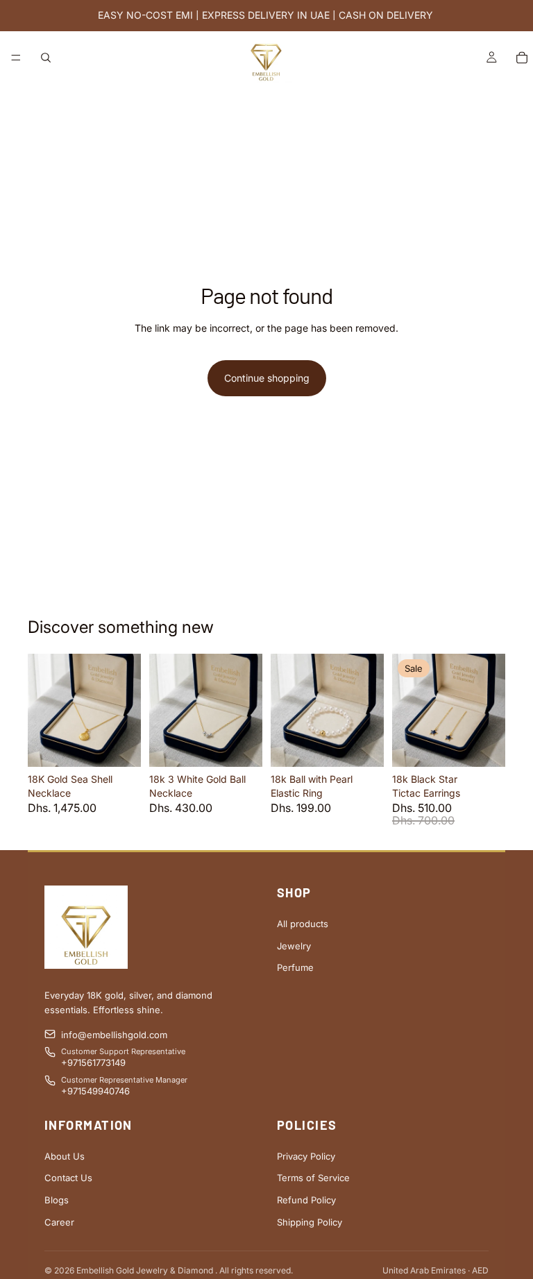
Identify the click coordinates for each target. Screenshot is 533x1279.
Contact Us (68, 1177)
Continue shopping (267, 378)
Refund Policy (306, 1199)
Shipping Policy (309, 1222)
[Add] (119, 746)
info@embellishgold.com (114, 1034)
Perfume (295, 967)
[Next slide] (125, 710)
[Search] (46, 57)
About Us (64, 1156)
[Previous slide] (43, 710)
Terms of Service (313, 1177)
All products (302, 923)
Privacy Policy (306, 1156)
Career (59, 1222)
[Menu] (16, 58)
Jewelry (294, 945)
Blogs (56, 1199)
